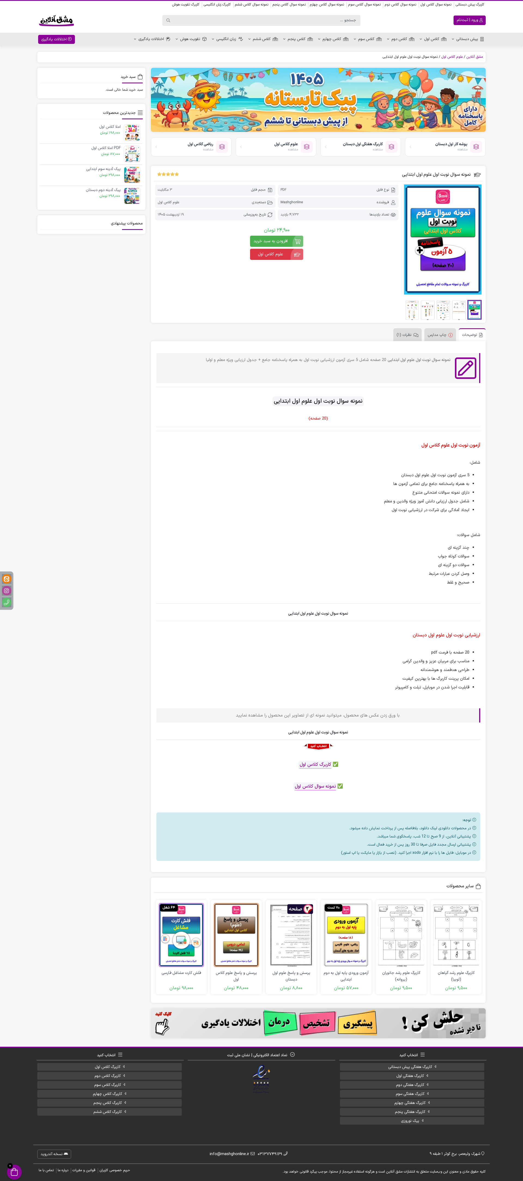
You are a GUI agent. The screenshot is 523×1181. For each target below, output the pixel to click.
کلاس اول (431, 39)
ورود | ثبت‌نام (468, 20)
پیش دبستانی (467, 39)
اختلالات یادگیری (151, 39)
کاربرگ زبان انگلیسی (217, 4)
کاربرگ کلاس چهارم (107, 1094)
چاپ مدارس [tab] (437, 335)
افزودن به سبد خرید (271, 241)
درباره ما (63, 1170)
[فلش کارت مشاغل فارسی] (181, 935)
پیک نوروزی (410, 1121)
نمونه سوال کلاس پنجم (289, 4)
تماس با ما (46, 1170)
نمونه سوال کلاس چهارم (327, 4)
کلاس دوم (399, 39)
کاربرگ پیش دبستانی (469, 4)
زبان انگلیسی (226, 39)
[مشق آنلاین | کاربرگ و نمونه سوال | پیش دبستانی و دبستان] (56, 20)
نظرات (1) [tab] (404, 335)
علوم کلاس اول (452, 57)
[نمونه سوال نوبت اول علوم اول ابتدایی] (443, 239)
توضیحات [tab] (469, 335)
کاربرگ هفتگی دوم (410, 1085)
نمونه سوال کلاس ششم (251, 4)
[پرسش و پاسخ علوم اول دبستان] (291, 935)
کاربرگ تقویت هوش (185, 4)
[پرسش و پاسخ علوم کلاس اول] (236, 935)
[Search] (168, 20)
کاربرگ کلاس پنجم (107, 1103)
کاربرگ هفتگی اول (410, 1076)
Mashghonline (292, 202)
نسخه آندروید (52, 1154)
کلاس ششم (261, 39)
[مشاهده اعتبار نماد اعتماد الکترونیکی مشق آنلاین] (262, 1079)
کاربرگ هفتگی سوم (410, 1094)
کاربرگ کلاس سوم (107, 1085)
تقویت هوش (190, 39)
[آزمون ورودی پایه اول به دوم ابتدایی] (346, 935)
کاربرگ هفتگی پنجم (410, 1112)
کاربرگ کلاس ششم (107, 1112)
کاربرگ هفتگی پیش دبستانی (410, 1067)
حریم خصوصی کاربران (114, 1170)
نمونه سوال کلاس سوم (364, 4)
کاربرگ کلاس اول (315, 764)
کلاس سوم (366, 39)
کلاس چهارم (332, 39)
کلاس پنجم (296, 39)
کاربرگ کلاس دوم (108, 1076)
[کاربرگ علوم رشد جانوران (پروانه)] (401, 935)
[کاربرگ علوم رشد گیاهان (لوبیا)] (456, 935)
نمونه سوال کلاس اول (435, 4)
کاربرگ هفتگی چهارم (409, 1103)
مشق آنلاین (474, 57)
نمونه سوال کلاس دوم (400, 4)
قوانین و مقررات (83, 1170)
